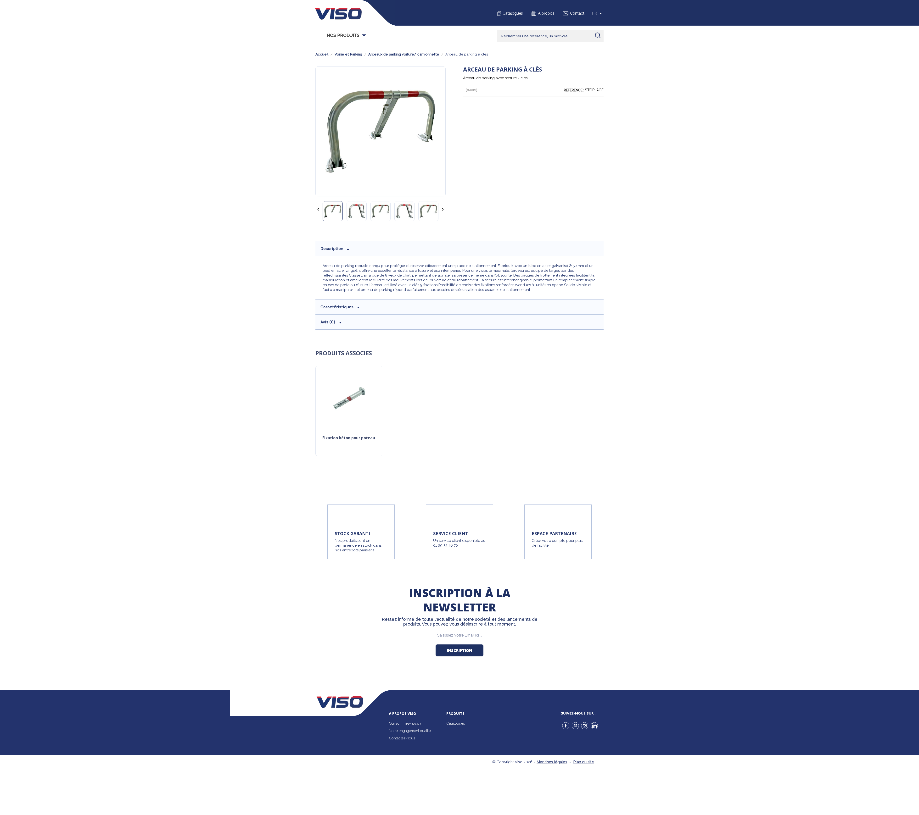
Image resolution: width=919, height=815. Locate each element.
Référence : (574, 90)
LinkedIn (594, 726)
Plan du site (583, 762)
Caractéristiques (336, 307)
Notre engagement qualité (410, 731)
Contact (577, 13)
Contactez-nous (402, 738)
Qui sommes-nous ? (405, 723)
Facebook (566, 726)
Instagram (585, 726)
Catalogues (513, 13)
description (331, 248)
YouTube (575, 726)
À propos (546, 13)
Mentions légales (552, 762)
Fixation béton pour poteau (348, 438)
